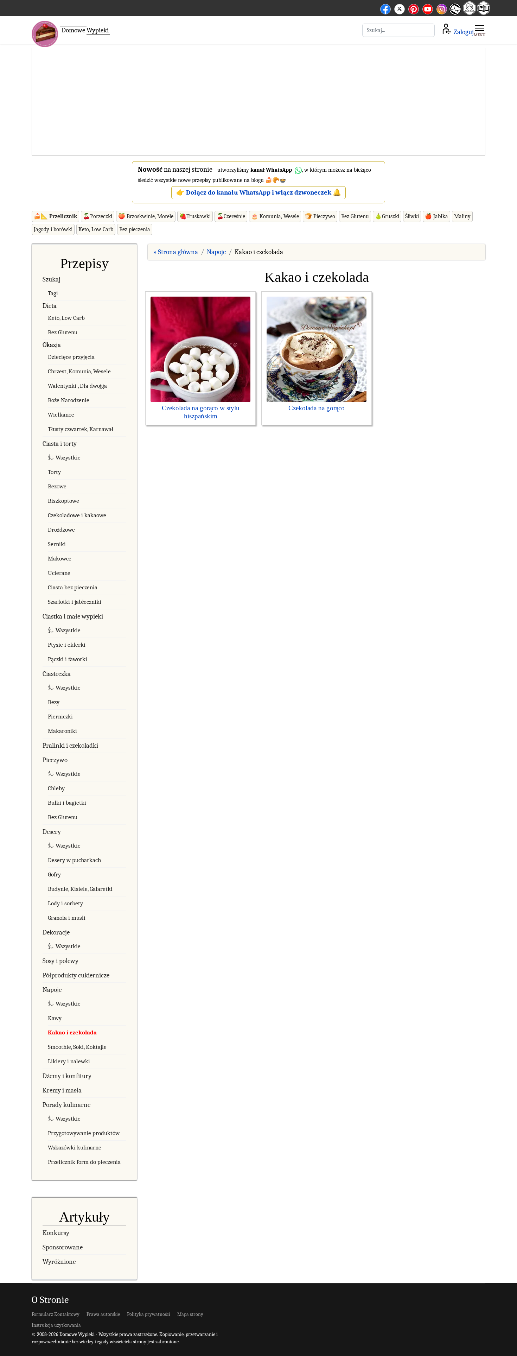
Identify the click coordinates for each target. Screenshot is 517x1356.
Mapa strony (190, 1314)
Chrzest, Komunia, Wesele (79, 371)
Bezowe (57, 486)
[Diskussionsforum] (469, 12)
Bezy (53, 702)
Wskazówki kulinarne (74, 1147)
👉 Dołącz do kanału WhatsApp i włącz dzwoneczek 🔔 (258, 192)
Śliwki (412, 216)
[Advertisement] (258, 102)
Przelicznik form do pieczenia (84, 1162)
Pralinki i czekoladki (70, 745)
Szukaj (51, 279)
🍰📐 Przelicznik (55, 216)
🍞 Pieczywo (320, 216)
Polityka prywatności (148, 1314)
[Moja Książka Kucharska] (484, 12)
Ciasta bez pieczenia (72, 587)
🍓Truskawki (195, 216)
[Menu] (479, 30)
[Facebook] (385, 8)
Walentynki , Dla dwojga (77, 385)
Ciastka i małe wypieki (73, 616)
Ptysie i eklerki (66, 644)
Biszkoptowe (63, 501)
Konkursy (56, 1233)
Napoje (52, 990)
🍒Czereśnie (231, 216)
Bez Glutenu (355, 216)
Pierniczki (60, 716)
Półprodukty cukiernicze (76, 975)
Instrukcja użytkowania (56, 1325)
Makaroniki (62, 731)
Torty (54, 472)
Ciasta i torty (60, 444)
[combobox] (398, 30)
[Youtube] (428, 8)
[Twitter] (399, 8)
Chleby (56, 788)
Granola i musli (66, 917)
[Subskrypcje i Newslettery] (454, 14)
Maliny (462, 216)
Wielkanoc (61, 414)
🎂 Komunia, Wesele (275, 216)
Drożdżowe (61, 529)
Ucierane (59, 573)
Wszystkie (68, 457)
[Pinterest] (413, 8)
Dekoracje (56, 932)
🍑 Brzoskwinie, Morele (145, 216)
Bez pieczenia (134, 229)
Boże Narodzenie (68, 400)
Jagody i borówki (53, 229)
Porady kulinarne (66, 1105)
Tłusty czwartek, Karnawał (80, 429)
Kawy (55, 1018)
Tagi (53, 293)
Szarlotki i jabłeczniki (74, 601)
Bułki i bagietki (67, 802)
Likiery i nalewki (69, 1061)
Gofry (54, 874)
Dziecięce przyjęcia (71, 357)
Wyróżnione (59, 1262)
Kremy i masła (62, 1090)
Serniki (57, 544)
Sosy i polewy (60, 961)
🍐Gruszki (387, 216)
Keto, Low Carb (95, 229)
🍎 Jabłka (436, 216)
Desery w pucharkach (74, 860)
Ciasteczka (57, 674)
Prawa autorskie (103, 1314)
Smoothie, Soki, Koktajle (77, 1047)
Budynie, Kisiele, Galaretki (80, 889)
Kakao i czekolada (72, 1032)
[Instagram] (442, 8)
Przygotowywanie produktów (84, 1133)
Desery (52, 832)
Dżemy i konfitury (67, 1076)
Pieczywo (55, 760)
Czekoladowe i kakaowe (77, 515)
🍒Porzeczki (97, 216)
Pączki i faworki (67, 659)
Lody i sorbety (65, 903)
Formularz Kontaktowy (55, 1314)
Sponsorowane (63, 1247)
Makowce (59, 558)
